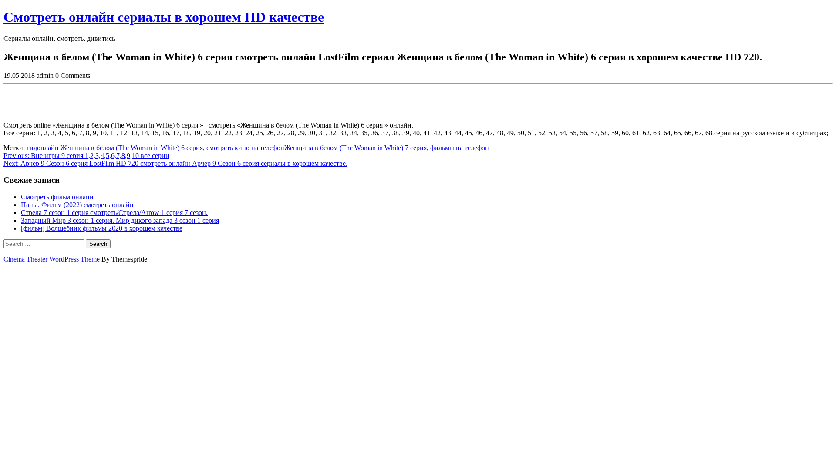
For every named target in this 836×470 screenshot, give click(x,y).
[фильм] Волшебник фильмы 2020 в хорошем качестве (101, 228)
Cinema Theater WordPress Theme (51, 259)
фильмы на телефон (459, 147)
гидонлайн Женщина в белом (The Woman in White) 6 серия (115, 147)
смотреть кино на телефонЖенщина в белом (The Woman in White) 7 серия (316, 147)
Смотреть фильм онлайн (57, 197)
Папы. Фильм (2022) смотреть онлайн (77, 204)
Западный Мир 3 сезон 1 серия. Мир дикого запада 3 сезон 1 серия (120, 220)
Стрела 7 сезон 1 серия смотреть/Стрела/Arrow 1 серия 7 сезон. (114, 212)
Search (98, 244)
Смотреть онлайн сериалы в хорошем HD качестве (163, 17)
